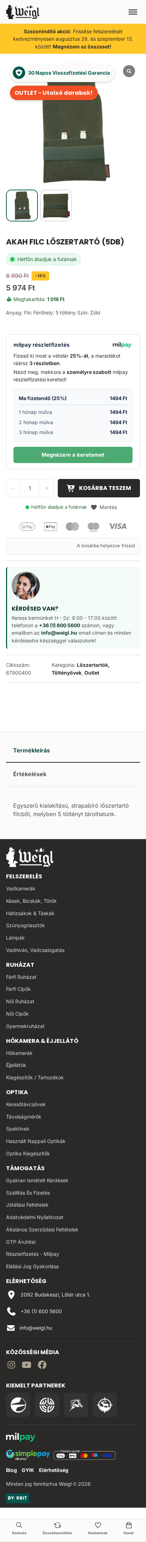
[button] (103, 507)
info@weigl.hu (59, 633)
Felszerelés (24, 876)
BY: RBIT (17, 1498)
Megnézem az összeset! (82, 47)
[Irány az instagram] (11, 1365)
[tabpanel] (73, 808)
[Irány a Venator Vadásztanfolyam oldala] (76, 1404)
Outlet (91, 673)
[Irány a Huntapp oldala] (105, 1404)
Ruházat (20, 965)
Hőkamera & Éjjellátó (42, 1041)
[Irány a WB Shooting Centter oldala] (47, 1404)
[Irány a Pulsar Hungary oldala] (18, 1404)
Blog (11, 1470)
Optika (17, 1092)
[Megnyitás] (133, 12)
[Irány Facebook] (42, 1365)
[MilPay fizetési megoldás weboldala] (20, 1438)
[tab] (73, 750)
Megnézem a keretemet (73, 455)
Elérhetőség (53, 1470)
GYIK (28, 1470)
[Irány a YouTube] (26, 1365)
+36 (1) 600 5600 (59, 625)
